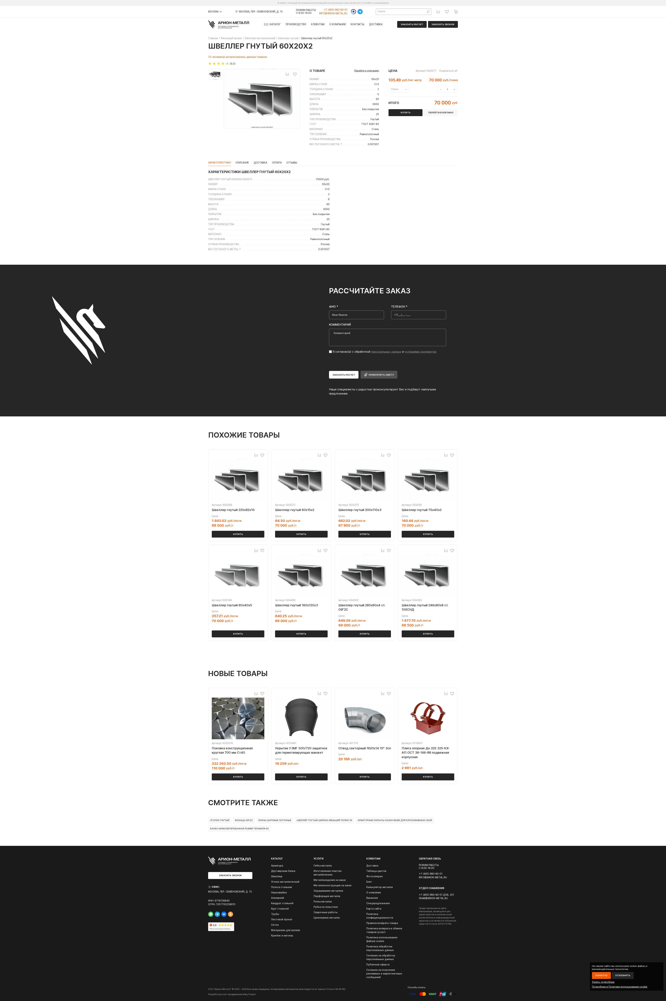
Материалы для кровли (285, 930)
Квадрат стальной (282, 903)
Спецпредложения (378, 903)
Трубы (275, 913)
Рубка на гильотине (326, 906)
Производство (296, 24)
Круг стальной (280, 908)
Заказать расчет (412, 24)
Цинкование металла (327, 917)
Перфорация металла (327, 896)
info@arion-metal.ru (333, 13)
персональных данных (386, 351)
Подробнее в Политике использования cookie (619, 986)
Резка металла (323, 901)
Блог (369, 881)
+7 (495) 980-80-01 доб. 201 (436, 894)
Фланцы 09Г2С (244, 820)
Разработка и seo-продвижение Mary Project (232, 994)
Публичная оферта (377, 964)
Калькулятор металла (379, 887)
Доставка (375, 24)
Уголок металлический (285, 881)
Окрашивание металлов (328, 890)
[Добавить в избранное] (295, 74)
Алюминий (277, 897)
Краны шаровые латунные (274, 820)
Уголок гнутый (219, 820)
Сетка (275, 924)
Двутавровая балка (283, 870)
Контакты (357, 24)
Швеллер (276, 876)
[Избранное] (447, 12)
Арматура (277, 865)
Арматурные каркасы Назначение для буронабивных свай (395, 820)
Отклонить (622, 975)
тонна (395, 89)
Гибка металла (323, 865)
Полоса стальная (281, 887)
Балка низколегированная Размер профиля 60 (239, 828)
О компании (337, 24)
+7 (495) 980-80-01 (335, 9)
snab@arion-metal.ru (433, 898)
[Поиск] (428, 11)
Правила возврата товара (382, 923)
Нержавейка (279, 892)
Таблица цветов (376, 870)
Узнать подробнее (603, 982)
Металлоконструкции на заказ (332, 885)
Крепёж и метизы (282, 935)
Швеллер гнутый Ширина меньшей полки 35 (324, 820)
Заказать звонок (443, 24)
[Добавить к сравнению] (287, 74)
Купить (238, 534)
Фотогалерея (374, 876)
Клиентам (318, 24)
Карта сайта (373, 908)
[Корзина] (456, 12)
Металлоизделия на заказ (330, 879)
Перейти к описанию (366, 70)
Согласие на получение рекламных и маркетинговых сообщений (384, 973)
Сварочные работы (326, 912)
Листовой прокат (281, 919)
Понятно (601, 975)
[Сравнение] (438, 12)
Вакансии (372, 897)
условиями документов (420, 351)
